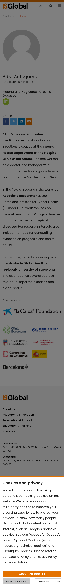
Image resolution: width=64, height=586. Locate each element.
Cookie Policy (19, 557)
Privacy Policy (46, 557)
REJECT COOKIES (16, 581)
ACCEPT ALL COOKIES (32, 574)
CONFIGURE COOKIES (48, 581)
